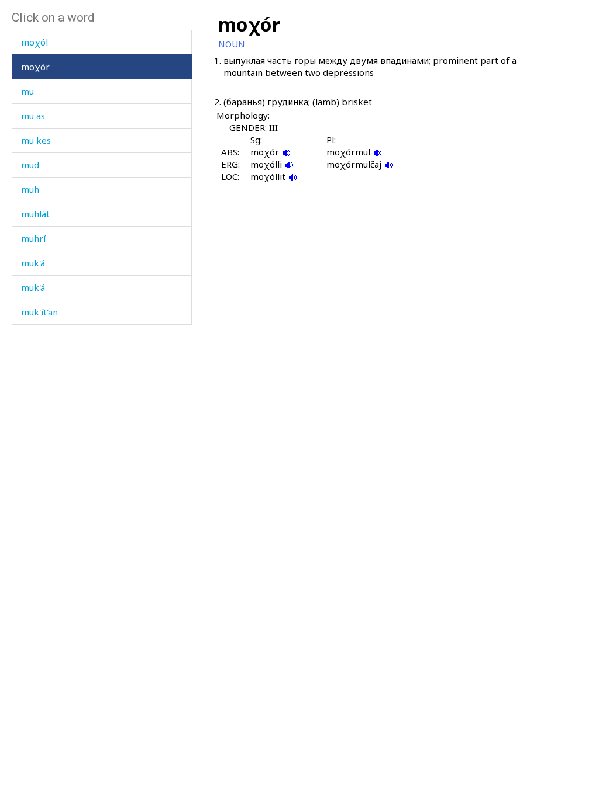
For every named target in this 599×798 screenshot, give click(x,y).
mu (27, 91)
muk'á (33, 263)
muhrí (33, 238)
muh (30, 189)
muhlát (35, 214)
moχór (35, 66)
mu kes (36, 140)
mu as (33, 116)
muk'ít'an (39, 312)
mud (30, 165)
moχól (34, 42)
